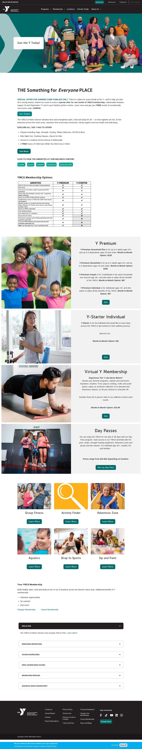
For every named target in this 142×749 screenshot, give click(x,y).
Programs (45, 9)
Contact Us (123, 2)
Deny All (123, 745)
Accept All (114, 745)
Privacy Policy (67, 709)
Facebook (102, 715)
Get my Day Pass (106, 467)
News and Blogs (86, 723)
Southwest (51, 164)
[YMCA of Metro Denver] (13, 9)
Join (106, 302)
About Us (95, 9)
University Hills (66, 164)
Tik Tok (106, 716)
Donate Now (99, 2)
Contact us (48, 709)
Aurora (30, 164)
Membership (58, 9)
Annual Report (50, 713)
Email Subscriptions (52, 721)
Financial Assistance (87, 709)
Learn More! (72, 633)
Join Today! (24, 113)
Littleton (40, 164)
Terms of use (67, 713)
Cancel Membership (49, 610)
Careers (47, 717)
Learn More (34, 521)
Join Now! (24, 151)
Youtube (111, 715)
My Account (111, 2)
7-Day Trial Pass (68, 723)
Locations (71, 9)
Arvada (21, 164)
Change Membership (26, 610)
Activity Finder (83, 9)
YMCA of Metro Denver (10, 2)
